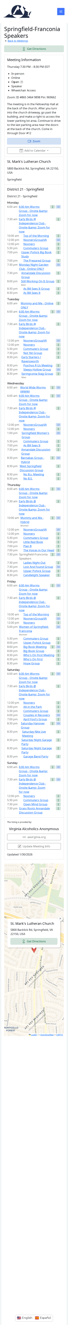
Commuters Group (35, 248)
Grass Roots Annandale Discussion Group (34, 810)
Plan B (27, 546)
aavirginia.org (36, 837)
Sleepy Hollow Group (37, 369)
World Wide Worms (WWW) (33, 389)
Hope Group (31, 663)
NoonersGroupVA (35, 240)
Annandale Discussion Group (35, 275)
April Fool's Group (35, 719)
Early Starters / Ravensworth (31, 359)
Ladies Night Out (34, 563)
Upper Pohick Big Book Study (36, 254)
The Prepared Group (37, 260)
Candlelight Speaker (36, 575)
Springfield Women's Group (35, 435)
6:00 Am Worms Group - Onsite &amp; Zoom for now (33, 211)
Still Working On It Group (37, 281)
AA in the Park (32, 707)
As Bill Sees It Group (36, 289)
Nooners (29, 244)
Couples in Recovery (36, 715)
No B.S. (28, 478)
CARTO (59, 1034)
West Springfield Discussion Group (31, 468)
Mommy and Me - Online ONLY (37, 305)
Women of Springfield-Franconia (34, 629)
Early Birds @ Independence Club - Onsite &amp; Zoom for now (34, 225)
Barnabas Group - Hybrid (32, 460)
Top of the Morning (36, 236)
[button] (34, 950)
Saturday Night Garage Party (36, 742)
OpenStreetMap (47, 1034)
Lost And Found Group (38, 567)
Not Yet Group (32, 353)
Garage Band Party (35, 756)
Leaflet (34, 1034)
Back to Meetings (18, 40)
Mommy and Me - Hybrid (32, 520)
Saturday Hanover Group (33, 725)
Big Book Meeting (35, 647)
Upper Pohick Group (37, 571)
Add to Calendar (35, 150)
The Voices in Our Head (38, 550)
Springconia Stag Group (37, 374)
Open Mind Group (35, 804)
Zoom (36, 141)
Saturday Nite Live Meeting (34, 734)
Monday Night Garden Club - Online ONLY (33, 267)
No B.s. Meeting (33, 474)
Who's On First (33, 659)
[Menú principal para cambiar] (61, 11)
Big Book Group (33, 651)
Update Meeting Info (36, 846)
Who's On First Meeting (38, 655)
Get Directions (36, 49)
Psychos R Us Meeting (37, 365)
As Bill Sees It (31, 293)
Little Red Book (33, 542)
